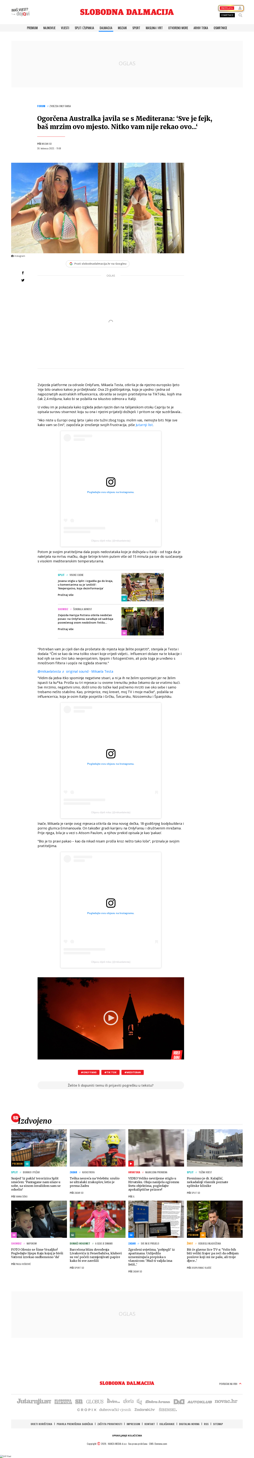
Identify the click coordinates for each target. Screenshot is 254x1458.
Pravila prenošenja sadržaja (75, 1424)
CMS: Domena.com (158, 1444)
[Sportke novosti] (79, 1401)
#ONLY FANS (89, 1072)
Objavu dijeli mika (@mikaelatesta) (111, 540)
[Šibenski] (168, 1409)
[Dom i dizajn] (179, 1401)
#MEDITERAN (132, 1072)
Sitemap (218, 1424)
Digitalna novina (189, 1424)
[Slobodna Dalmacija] (127, 12)
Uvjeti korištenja (41, 1424)
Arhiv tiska (201, 28)
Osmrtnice (220, 28)
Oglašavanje (167, 1424)
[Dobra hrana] (158, 1401)
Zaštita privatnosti (109, 1424)
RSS (206, 1424)
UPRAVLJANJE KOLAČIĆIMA (127, 1435)
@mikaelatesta (49, 671)
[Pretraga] (240, 15)
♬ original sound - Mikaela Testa (87, 671)
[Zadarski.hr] (144, 1409)
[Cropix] (86, 1409)
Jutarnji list (144, 425)
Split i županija (84, 28)
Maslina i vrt (154, 28)
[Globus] (95, 1401)
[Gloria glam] (139, 1401)
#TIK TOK (110, 1072)
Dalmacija (106, 28)
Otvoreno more (178, 28)
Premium (32, 28)
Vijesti (65, 28)
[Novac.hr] (226, 1401)
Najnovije (49, 28)
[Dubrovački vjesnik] (115, 1409)
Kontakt (149, 1424)
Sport (136, 28)
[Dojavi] (20, 12)
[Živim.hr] (113, 1401)
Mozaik (122, 28)
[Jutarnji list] (33, 1401)
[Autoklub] (199, 1401)
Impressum (133, 1424)
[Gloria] (128, 1401)
